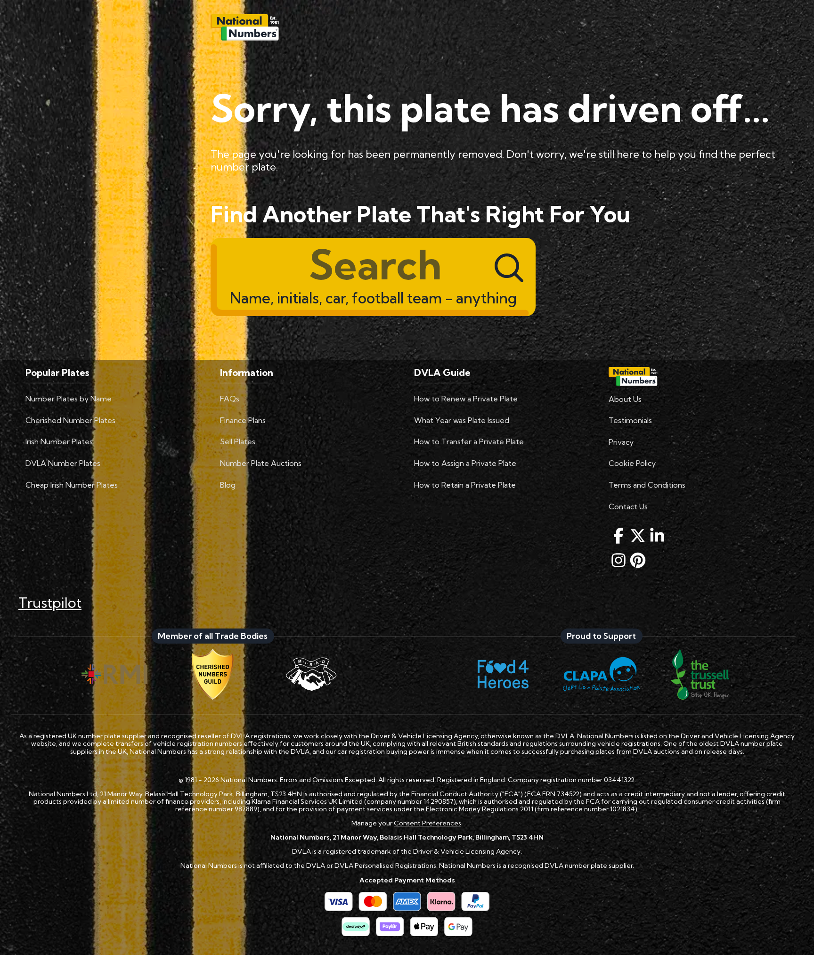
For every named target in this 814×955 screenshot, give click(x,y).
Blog (228, 485)
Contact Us (628, 506)
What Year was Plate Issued (461, 420)
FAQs (229, 398)
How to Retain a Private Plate (465, 485)
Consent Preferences (427, 823)
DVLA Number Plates (62, 463)
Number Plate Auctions (260, 463)
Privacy (621, 442)
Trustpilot (49, 603)
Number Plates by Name (68, 398)
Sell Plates (237, 441)
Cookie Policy (632, 463)
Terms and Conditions (647, 485)
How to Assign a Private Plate (465, 463)
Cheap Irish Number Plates (71, 485)
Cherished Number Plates (70, 420)
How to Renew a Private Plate (466, 398)
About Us (625, 399)
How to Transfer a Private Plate (469, 441)
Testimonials (630, 420)
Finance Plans (243, 420)
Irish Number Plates (59, 441)
